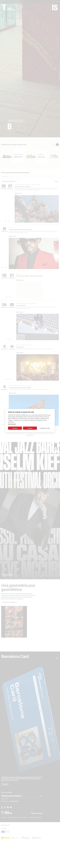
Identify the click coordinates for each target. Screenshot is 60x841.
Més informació (12, 424)
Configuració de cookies (45, 428)
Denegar (30, 428)
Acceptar (15, 428)
